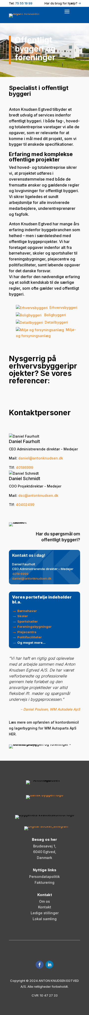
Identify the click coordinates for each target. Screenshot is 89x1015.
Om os (44, 901)
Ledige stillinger (45, 913)
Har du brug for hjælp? (62, 3)
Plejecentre (26, 632)
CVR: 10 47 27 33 (45, 995)
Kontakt (44, 907)
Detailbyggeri (56, 322)
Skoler (22, 616)
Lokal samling (45, 919)
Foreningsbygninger (34, 627)
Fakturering (44, 882)
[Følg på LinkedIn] (49, 965)
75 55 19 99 (23, 3)
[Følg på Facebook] (40, 965)
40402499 (25, 504)
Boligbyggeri (54, 315)
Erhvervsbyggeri (63, 307)
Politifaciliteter (29, 637)
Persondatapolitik (44, 876)
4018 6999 (20, 574)
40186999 (24, 467)
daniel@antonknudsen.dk (31, 578)
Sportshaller (27, 621)
